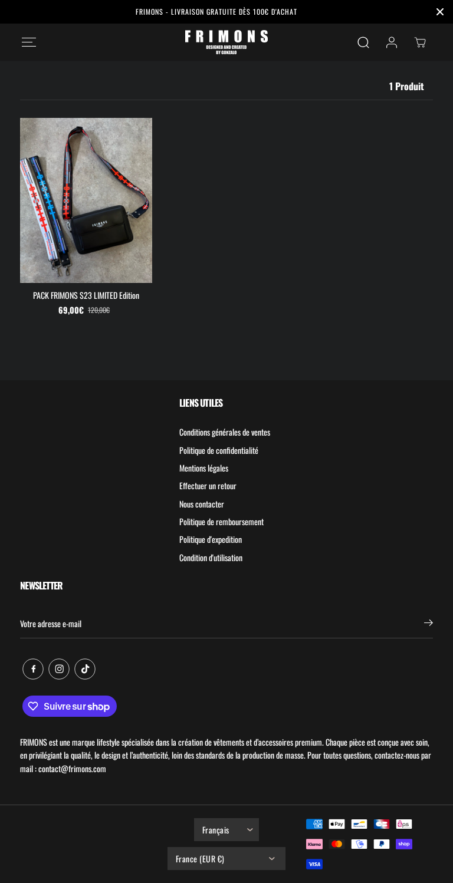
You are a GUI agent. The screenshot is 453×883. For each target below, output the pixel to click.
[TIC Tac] (85, 669)
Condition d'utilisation (210, 557)
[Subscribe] (428, 623)
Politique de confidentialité (218, 450)
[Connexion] (392, 42)
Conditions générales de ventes (224, 432)
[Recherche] (363, 42)
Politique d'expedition (210, 539)
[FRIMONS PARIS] (226, 42)
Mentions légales (203, 468)
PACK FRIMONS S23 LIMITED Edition (86, 295)
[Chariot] (420, 42)
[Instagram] (59, 669)
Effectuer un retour (208, 485)
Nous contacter (201, 503)
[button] (28, 42)
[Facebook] (33, 669)
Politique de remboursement (221, 521)
